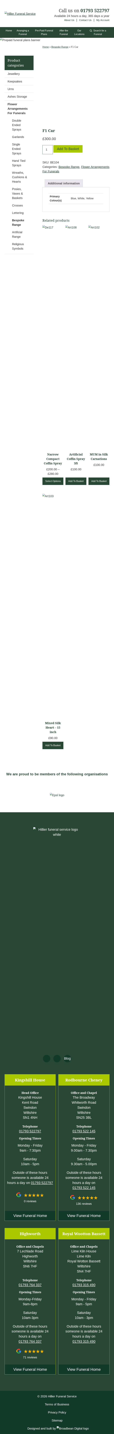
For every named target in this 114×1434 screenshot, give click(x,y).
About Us (69, 20)
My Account (102, 20)
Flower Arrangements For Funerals (18, 109)
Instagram (57, 1058)
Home (9, 30)
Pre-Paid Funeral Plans (44, 32)
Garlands (18, 137)
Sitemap (57, 1420)
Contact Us (85, 20)
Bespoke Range (59, 47)
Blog (67, 1058)
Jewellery (14, 73)
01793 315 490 (83, 1285)
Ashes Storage (17, 96)
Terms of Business (57, 1404)
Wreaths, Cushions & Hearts (19, 177)
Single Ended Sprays (16, 149)
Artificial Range (17, 234)
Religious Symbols (18, 246)
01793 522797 (94, 10)
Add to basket (68, 149)
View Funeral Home (30, 1216)
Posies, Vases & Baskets (17, 193)
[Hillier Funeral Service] (20, 13)
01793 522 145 (83, 1131)
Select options (53, 481)
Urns (11, 89)
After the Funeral (63, 32)
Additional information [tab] (64, 183)
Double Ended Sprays (16, 125)
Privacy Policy (57, 1412)
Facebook (46, 1058)
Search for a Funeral (99, 32)
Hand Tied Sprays (18, 163)
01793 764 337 (30, 1285)
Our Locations (79, 32)
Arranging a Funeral (23, 32)
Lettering (18, 212)
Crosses (17, 205)
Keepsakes (15, 81)
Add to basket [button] (76, 481)
